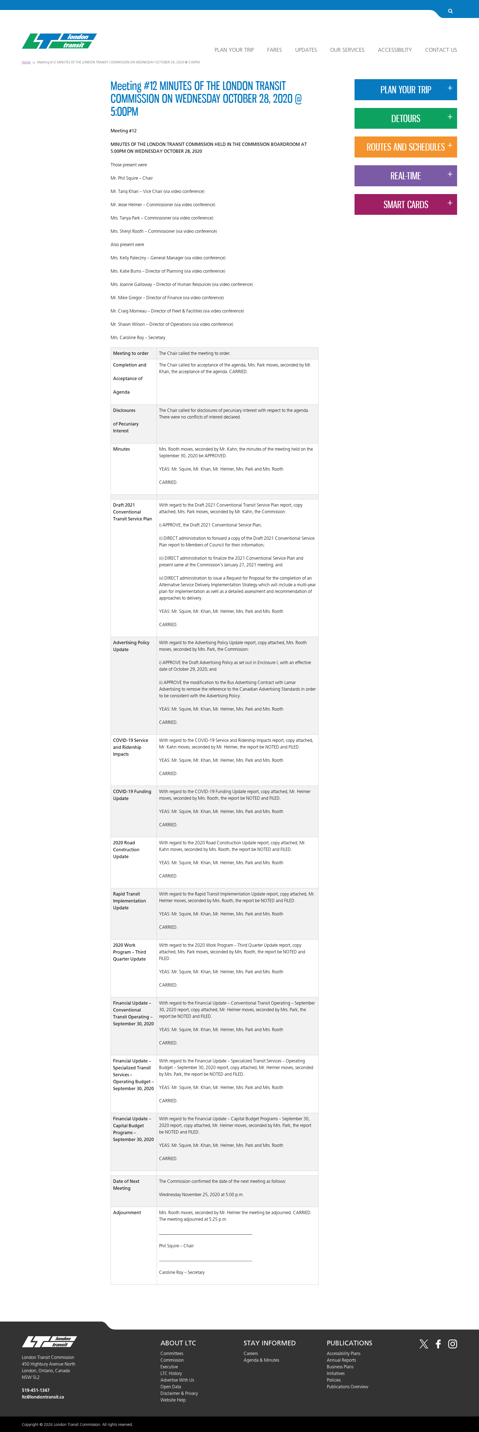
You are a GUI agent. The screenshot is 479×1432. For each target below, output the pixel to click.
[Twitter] (423, 1346)
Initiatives (336, 1373)
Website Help (173, 1399)
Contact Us (441, 50)
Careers (251, 1353)
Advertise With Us (177, 1379)
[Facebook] (438, 1346)
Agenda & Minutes (261, 1360)
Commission (172, 1360)
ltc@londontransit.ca (43, 1397)
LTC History (171, 1373)
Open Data (170, 1386)
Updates (306, 50)
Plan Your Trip (234, 50)
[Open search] (450, 11)
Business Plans (340, 1366)
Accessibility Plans (343, 1353)
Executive (169, 1366)
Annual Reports (341, 1360)
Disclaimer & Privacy (179, 1393)
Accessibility (395, 50)
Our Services (347, 50)
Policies (334, 1379)
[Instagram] (452, 1346)
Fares (274, 50)
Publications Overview (347, 1386)
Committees (171, 1353)
